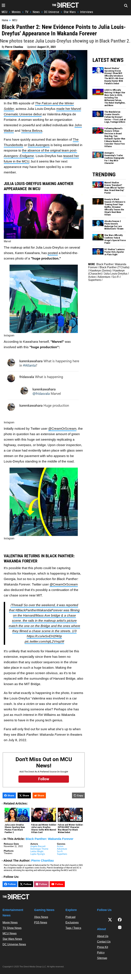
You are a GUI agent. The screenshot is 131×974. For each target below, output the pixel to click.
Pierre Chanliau (14, 47)
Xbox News (41, 917)
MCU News (10, 933)
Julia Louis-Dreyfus (115, 273)
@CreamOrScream (62, 428)
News (36, 12)
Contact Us (104, 941)
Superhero (62, 854)
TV (26, 12)
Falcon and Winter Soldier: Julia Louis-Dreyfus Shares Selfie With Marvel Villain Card (44, 829)
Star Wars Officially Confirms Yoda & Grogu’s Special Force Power (115, 239)
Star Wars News (12, 938)
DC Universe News (14, 944)
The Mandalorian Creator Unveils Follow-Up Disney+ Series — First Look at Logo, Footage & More (115, 117)
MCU (4, 12)
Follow (12, 884)
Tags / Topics (73, 928)
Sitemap (102, 958)
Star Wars (70, 12)
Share (11, 795)
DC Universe (51, 12)
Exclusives (72, 922)
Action (60, 846)
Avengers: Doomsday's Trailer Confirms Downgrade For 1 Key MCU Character (114, 158)
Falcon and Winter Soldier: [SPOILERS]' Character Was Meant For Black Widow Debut (70, 829)
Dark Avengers (39, 145)
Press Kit (102, 947)
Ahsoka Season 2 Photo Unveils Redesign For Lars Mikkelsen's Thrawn (113, 225)
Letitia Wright (36, 851)
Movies (16, 12)
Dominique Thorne (39, 849)
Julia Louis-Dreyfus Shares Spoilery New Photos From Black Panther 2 (15, 829)
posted (53, 253)
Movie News (10, 922)
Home (5, 20)
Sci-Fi (60, 851)
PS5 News (40, 922)
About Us (102, 936)
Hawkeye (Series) (100, 270)
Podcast (70, 917)
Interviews (86, 12)
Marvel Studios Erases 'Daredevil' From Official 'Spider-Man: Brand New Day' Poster (114, 187)
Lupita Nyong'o (37, 854)
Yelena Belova (31, 130)
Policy (101, 952)
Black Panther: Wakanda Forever (49, 839)
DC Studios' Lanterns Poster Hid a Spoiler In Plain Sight (114, 252)
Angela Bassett (38, 846)
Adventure (62, 849)
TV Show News (12, 928)
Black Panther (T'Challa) (114, 267)
